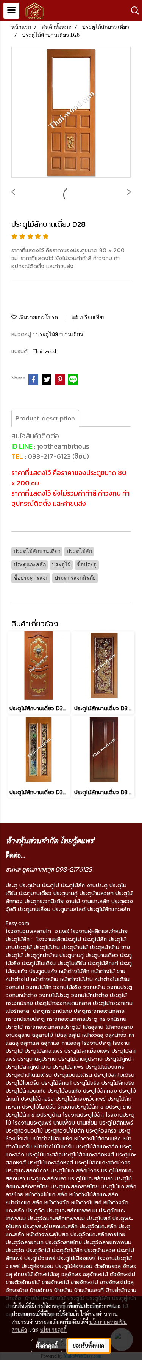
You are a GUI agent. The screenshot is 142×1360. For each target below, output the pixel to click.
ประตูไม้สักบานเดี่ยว (59, 334)
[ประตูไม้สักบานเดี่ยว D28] (71, 112)
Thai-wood (44, 351)
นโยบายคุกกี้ (53, 1329)
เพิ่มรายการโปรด (37, 317)
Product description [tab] (45, 418)
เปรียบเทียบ (92, 317)
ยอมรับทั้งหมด (89, 1345)
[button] (132, 10)
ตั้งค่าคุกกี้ (47, 1345)
